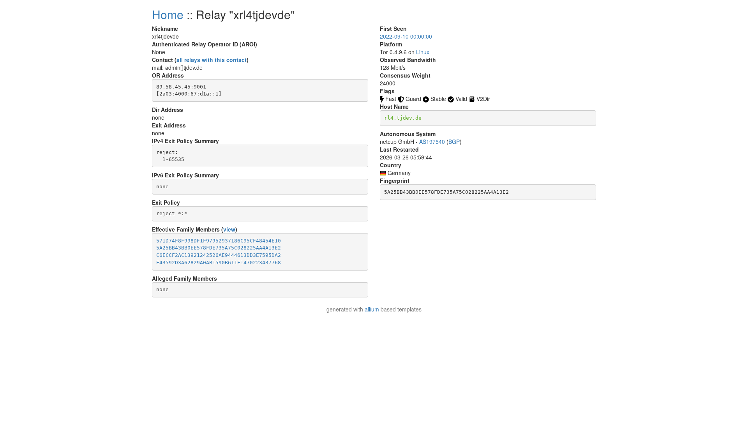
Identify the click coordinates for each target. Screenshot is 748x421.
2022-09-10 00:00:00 (406, 36)
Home (167, 14)
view (229, 229)
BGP (454, 141)
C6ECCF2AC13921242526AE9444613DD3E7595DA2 (218, 255)
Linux (422, 52)
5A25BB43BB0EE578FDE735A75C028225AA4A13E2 (218, 248)
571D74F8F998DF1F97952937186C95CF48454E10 (218, 241)
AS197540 (432, 141)
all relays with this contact (211, 60)
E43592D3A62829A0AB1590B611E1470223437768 (218, 262)
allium (372, 309)
